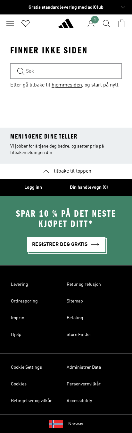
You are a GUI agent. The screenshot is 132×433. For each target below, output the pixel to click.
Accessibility (79, 401)
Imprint (18, 318)
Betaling (75, 318)
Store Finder (79, 334)
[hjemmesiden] (66, 26)
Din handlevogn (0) (89, 187)
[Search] (106, 23)
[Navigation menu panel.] (10, 23)
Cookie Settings (26, 367)
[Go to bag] (121, 23)
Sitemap (75, 301)
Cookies (19, 384)
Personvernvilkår (84, 384)
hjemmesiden (67, 85)
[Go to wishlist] (25, 23)
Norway (75, 424)
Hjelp (16, 334)
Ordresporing (24, 301)
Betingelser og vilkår (31, 401)
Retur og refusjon (84, 284)
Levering (19, 284)
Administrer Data (84, 367)
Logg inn (33, 187)
